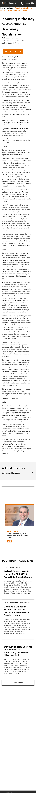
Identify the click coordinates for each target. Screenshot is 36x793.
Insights (10, 8)
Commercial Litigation (11, 472)
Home (2, 8)
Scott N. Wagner (14, 43)
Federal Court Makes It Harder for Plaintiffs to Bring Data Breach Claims (18, 574)
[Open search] (21, 3)
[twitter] (10, 51)
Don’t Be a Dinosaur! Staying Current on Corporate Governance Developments (16, 611)
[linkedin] (5, 51)
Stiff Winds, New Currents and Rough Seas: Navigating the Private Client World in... (18, 651)
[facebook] (15, 51)
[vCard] (11, 541)
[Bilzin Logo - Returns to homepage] (9, 3)
